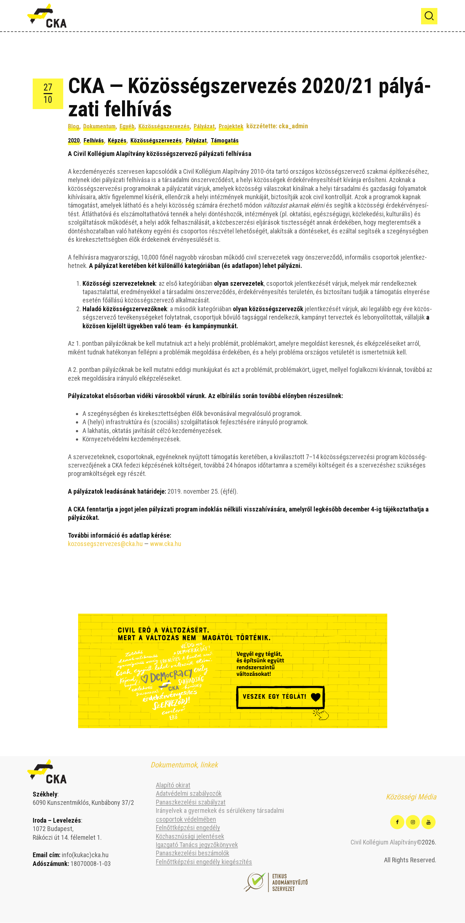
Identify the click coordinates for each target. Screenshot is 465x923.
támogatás (225, 140)
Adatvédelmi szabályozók (189, 793)
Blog (73, 126)
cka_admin (293, 126)
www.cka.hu (165, 543)
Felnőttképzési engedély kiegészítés (204, 862)
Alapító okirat (173, 785)
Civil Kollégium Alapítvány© (386, 842)
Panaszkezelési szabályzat (191, 802)
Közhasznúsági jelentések (190, 836)
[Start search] (429, 16)
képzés (117, 140)
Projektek (231, 126)
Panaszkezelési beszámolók (192, 853)
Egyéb (127, 126)
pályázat (204, 126)
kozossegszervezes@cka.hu (105, 543)
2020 (74, 140)
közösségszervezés (164, 126)
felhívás (94, 140)
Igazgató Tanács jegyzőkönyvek (197, 844)
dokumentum (99, 126)
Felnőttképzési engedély (188, 827)
